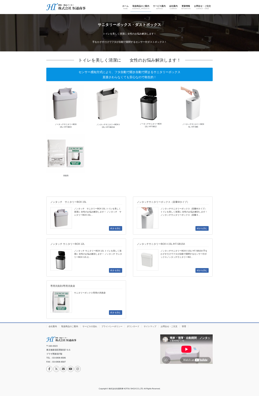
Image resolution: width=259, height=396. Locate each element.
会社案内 (53, 326)
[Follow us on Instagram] (78, 369)
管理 (184, 326)
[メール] (63, 369)
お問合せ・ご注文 (169, 326)
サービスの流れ (89, 326)
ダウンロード (133, 326)
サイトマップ (150, 326)
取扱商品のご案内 (69, 326)
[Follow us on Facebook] (49, 369)
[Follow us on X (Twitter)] (56, 369)
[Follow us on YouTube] (71, 369)
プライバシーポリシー (111, 326)
